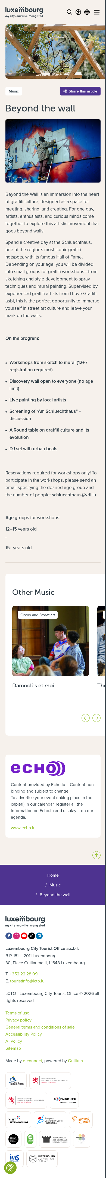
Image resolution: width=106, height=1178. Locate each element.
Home (53, 875)
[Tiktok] (31, 936)
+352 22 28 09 (24, 974)
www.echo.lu (23, 828)
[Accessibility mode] (78, 12)
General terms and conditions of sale (40, 1027)
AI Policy (13, 1041)
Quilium (75, 1061)
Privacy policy (18, 1020)
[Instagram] (16, 936)
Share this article (83, 91)
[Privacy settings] (10, 1167)
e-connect (32, 1061)
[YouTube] (24, 936)
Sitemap (13, 1048)
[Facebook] (8, 936)
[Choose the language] (87, 12)
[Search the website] (69, 12)
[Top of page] (96, 855)
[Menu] (97, 12)
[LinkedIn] (39, 936)
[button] (86, 718)
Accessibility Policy (23, 1034)
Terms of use (17, 1013)
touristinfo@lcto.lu (27, 981)
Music (55, 885)
